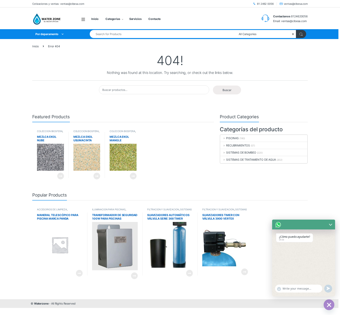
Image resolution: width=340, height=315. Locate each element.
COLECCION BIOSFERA (49, 131)
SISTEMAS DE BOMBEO (241, 152)
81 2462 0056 (265, 3)
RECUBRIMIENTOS (238, 145)
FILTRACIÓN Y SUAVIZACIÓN (163, 209)
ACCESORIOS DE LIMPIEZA (52, 209)
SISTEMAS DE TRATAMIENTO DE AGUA (251, 159)
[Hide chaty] (329, 304)
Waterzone (41, 303)
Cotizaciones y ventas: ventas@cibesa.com (58, 3)
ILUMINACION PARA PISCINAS (109, 209)
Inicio (95, 19)
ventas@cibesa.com (296, 3)
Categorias (112, 19)
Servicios (135, 19)
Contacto (154, 19)
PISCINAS (232, 138)
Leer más (60, 176)
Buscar (227, 90)
